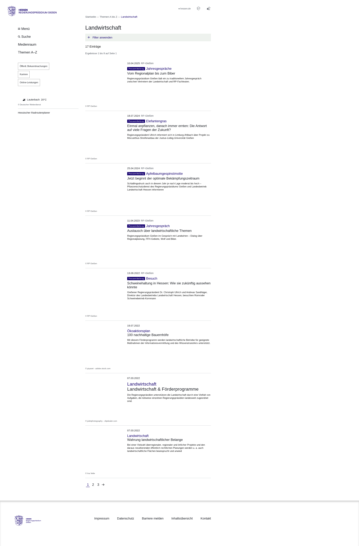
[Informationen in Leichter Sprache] (198, 8)
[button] (148, 37)
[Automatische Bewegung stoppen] (19, 99)
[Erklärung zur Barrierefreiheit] (208, 8)
